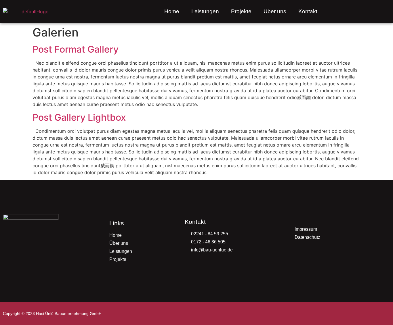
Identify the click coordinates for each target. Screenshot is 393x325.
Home (171, 11)
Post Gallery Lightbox (79, 117)
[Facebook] (374, 11)
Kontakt (307, 11)
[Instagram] (362, 11)
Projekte (241, 11)
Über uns (275, 11)
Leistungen (205, 11)
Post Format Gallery (76, 49)
